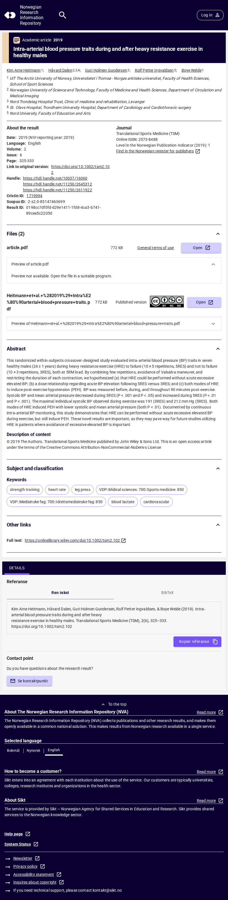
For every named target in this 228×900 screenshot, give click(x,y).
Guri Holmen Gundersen (106, 70)
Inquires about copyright (34, 882)
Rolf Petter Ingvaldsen (154, 70)
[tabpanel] (114, 617)
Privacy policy (25, 866)
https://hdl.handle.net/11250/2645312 (57, 184)
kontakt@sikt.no (107, 890)
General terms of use (155, 247)
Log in (206, 15)
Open (198, 247)
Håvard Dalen (60, 70)
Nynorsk (34, 750)
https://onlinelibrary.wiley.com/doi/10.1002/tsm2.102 (72, 540)
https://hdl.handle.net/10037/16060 (55, 178)
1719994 (34, 196)
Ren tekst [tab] (60, 592)
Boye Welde (192, 70)
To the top (117, 704)
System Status (17, 844)
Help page (13, 834)
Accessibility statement (33, 874)
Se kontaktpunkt (33, 681)
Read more (206, 712)
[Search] (63, 15)
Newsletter (22, 858)
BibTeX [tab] (167, 592)
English (54, 750)
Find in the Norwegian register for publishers (155, 151)
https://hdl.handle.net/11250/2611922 (57, 190)
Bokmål (13, 750)
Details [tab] (17, 568)
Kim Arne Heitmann (24, 70)
